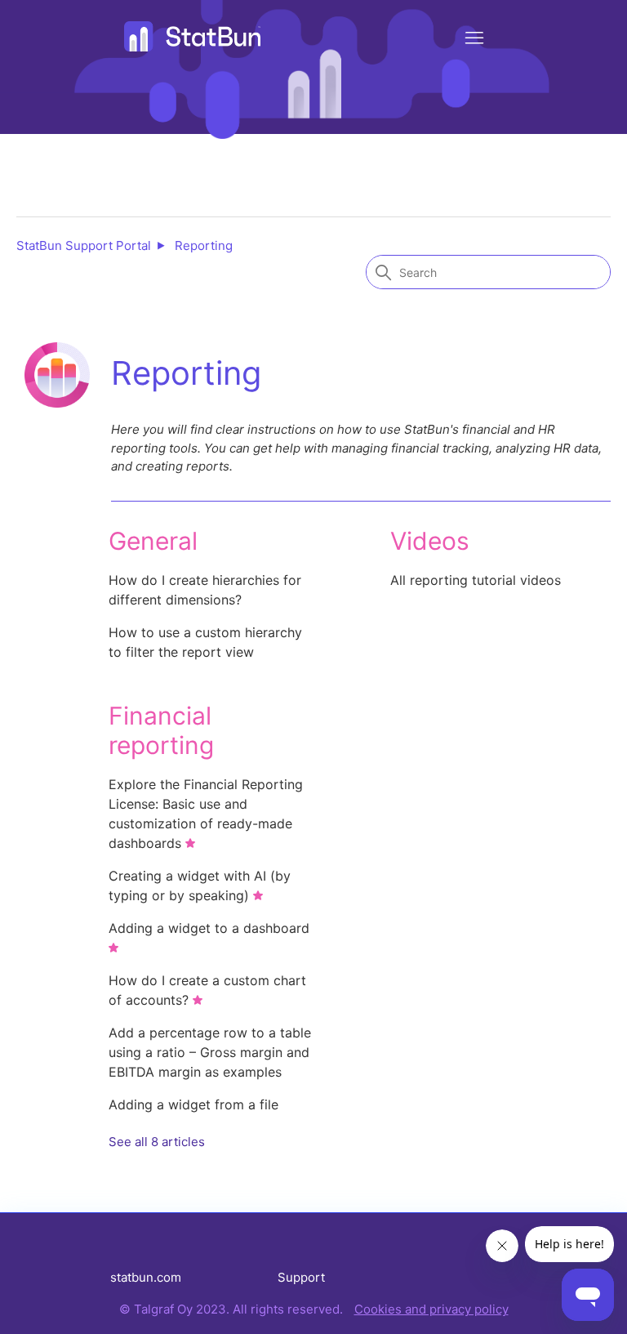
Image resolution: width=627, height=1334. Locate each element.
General (153, 540)
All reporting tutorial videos (475, 580)
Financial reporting (161, 730)
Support (301, 1277)
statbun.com (145, 1277)
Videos (429, 540)
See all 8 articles (157, 1141)
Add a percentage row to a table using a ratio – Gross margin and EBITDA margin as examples (210, 1052)
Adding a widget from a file (193, 1104)
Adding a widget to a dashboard (209, 928)
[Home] (192, 36)
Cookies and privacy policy (431, 1309)
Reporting (204, 245)
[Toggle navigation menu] (475, 38)
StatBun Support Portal (83, 245)
